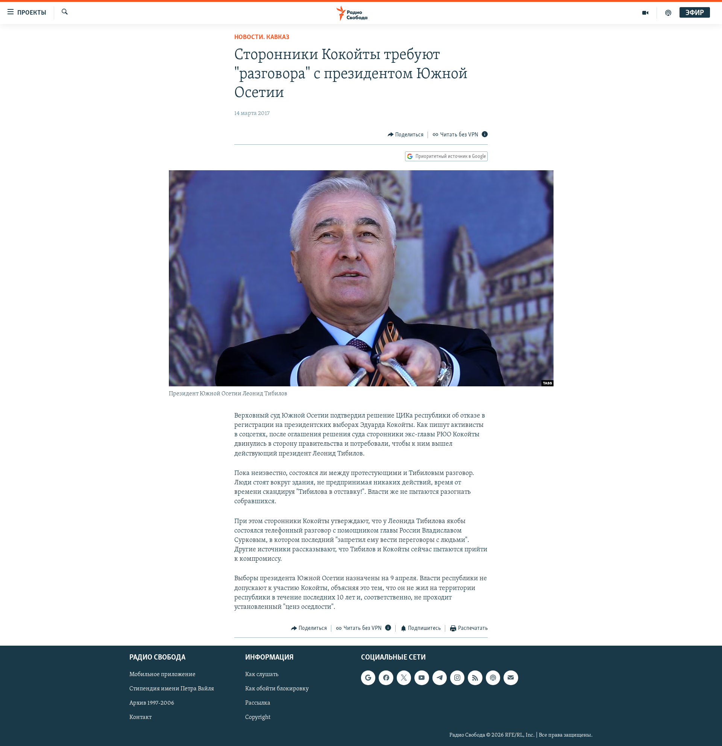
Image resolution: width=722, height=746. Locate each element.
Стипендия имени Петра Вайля (171, 689)
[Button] (406, 135)
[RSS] (475, 677)
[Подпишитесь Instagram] (457, 677)
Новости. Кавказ (261, 37)
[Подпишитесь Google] (368, 677)
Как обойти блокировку (277, 689)
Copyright (257, 717)
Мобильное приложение (162, 675)
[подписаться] (511, 677)
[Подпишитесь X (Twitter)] (404, 677)
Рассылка (257, 703)
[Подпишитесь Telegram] (439, 677)
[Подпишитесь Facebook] (386, 677)
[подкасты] (668, 12)
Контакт (140, 717)
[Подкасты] (493, 677)
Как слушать (261, 675)
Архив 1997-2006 (151, 703)
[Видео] (645, 12)
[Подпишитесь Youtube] (421, 677)
